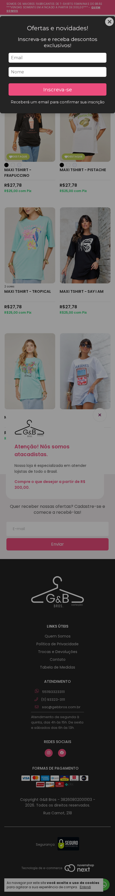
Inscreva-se (57, 89)
